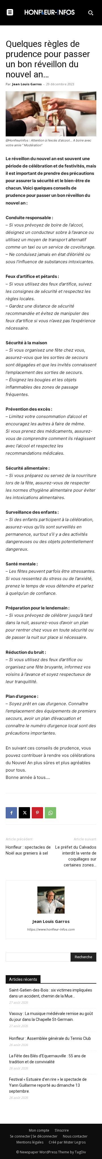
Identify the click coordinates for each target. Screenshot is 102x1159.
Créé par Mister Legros (67, 1142)
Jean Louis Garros (27, 84)
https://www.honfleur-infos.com (51, 929)
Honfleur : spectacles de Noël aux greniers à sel (28, 850)
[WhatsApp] (50, 812)
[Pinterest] (37, 812)
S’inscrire (62, 1130)
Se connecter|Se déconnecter (34, 1136)
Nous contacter (75, 1136)
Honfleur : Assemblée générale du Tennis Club (50, 1038)
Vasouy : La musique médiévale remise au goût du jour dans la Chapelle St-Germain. (51, 1016)
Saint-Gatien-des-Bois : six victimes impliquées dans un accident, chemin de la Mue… (50, 993)
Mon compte (39, 1130)
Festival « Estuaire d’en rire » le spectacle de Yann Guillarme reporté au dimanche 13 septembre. (48, 1085)
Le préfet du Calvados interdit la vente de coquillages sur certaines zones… (75, 856)
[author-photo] (51, 913)
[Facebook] (11, 812)
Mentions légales (29, 1142)
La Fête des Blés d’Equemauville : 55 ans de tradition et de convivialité (47, 1059)
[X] (24, 812)
